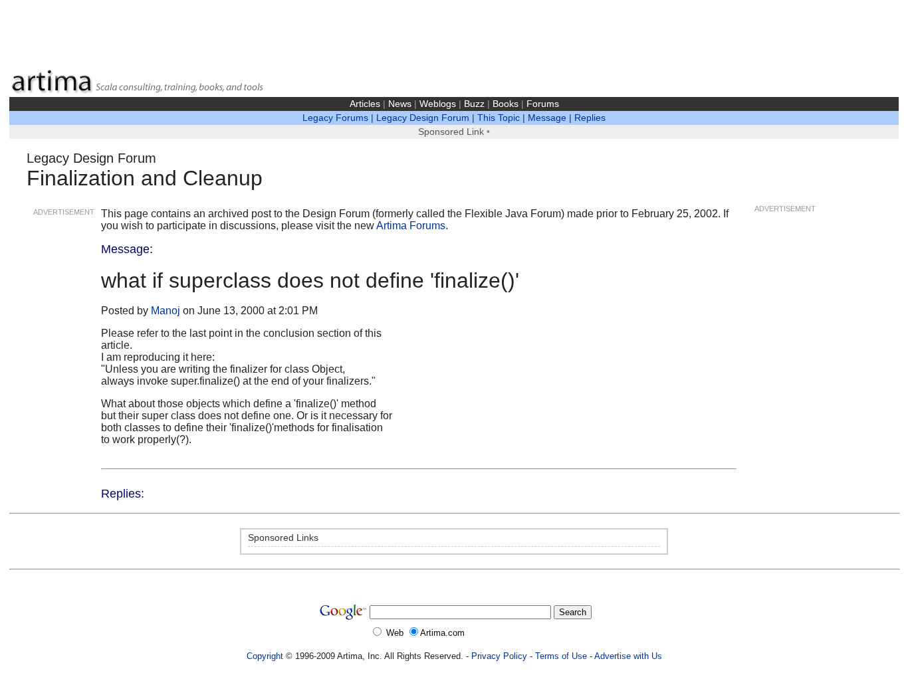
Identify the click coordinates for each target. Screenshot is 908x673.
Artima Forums (410, 225)
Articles (365, 104)
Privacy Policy (499, 656)
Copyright (265, 656)
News (399, 104)
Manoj (165, 310)
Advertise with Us (628, 656)
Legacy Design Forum (422, 118)
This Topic (498, 118)
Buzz (474, 104)
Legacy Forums (335, 118)
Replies (590, 118)
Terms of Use (561, 656)
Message (547, 118)
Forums (542, 104)
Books (505, 104)
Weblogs (437, 104)
